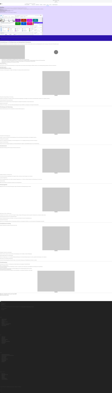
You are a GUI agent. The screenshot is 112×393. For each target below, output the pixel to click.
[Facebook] (57, 388)
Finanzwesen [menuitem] (33, 4)
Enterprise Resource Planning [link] (32, 3)
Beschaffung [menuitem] (37, 4)
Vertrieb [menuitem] (48, 4)
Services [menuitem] (50, 4)
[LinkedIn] (57, 389)
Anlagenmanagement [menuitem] (54, 4)
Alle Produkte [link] (27, 3)
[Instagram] (57, 390)
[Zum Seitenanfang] (0, 392)
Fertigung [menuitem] (44, 4)
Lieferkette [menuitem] (41, 4)
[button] (24, 3)
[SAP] (1, 301)
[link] (7, 8)
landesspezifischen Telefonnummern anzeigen (27, 306)
